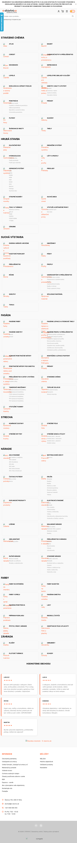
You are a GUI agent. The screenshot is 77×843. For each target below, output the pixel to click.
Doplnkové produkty (17, 500)
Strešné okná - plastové (53, 441)
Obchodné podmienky (9, 758)
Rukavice (49, 457)
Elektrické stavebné (55, 500)
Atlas (11, 44)
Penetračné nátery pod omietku (22, 366)
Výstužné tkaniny (16, 407)
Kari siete (49, 212)
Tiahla (11, 305)
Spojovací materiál (55, 294)
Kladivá (49, 481)
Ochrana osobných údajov (10, 773)
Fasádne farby (14, 321)
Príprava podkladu (16, 615)
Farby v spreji (14, 594)
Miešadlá (49, 505)
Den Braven (13, 65)
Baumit (50, 44)
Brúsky (49, 503)
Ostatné (49, 565)
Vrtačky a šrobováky (53, 511)
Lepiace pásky (51, 526)
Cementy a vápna (52, 90)
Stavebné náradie (54, 556)
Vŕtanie (49, 494)
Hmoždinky (51, 243)
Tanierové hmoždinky (17, 387)
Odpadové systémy (16, 168)
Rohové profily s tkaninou (54, 341)
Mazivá (11, 186)
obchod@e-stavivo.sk (12, 804)
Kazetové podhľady (17, 254)
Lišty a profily (52, 156)
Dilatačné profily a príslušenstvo (56, 334)
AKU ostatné (12, 459)
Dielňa (49, 477)
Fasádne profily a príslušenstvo (60, 332)
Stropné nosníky (15, 197)
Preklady (50, 168)
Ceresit (12, 54)
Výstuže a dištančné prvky (57, 207)
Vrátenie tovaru (7, 770)
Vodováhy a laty (51, 572)
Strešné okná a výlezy (56, 434)
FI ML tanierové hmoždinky (16, 394)
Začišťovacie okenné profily (55, 347)
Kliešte (49, 483)
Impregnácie (52, 65)
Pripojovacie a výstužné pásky (55, 279)
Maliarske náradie (52, 531)
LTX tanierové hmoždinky (16, 396)
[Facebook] (36, 825)
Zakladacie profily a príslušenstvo (56, 350)
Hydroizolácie (15, 156)
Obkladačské (14, 539)
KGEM (11, 175)
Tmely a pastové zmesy (53, 288)
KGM (10, 177)
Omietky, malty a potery (56, 86)
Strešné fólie (52, 423)
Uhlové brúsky (51, 509)
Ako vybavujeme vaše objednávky (13, 785)
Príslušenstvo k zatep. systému (21, 377)
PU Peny (12, 118)
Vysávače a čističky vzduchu (55, 518)
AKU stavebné (14, 455)
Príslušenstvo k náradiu (56, 539)
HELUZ (11, 212)
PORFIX (11, 216)
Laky (49, 605)
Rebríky (49, 533)
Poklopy (11, 188)
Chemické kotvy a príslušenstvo (60, 54)
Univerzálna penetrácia (15, 112)
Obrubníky (51, 643)
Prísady (50, 101)
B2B (3, 779)
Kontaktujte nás (7, 788)
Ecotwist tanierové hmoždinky (17, 389)
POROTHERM (13, 218)
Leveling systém (13, 541)
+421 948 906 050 (11, 808)
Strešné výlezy (51, 443)
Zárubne (12, 226)
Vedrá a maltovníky (52, 569)
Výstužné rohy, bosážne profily (55, 345)
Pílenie (49, 543)
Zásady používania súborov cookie (13, 776)
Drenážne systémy (54, 145)
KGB (10, 171)
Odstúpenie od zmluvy (9, 761)
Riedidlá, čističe (53, 615)
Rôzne (11, 275)
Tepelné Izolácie (53, 387)
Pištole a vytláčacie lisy (53, 567)
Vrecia (11, 481)
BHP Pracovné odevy (55, 455)
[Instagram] (41, 825)
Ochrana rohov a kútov (53, 277)
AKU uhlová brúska (14, 468)
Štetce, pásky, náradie (18, 626)
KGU (10, 184)
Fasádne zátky (13, 381)
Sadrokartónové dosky (53, 284)
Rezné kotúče (51, 546)
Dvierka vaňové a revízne (19, 243)
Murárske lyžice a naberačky (55, 563)
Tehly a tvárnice (15, 207)
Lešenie (12, 524)
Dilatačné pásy (15, 145)
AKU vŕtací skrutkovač (15, 470)
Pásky (49, 254)
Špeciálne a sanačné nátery (17, 110)
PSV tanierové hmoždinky (16, 401)
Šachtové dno (13, 191)
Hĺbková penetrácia (14, 107)
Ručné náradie (14, 556)
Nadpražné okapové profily (54, 336)
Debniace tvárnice (14, 209)
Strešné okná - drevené (53, 436)
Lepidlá (12, 75)
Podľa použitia (13, 158)
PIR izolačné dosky (52, 389)
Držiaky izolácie (13, 379)
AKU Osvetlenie (13, 462)
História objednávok (46, 761)
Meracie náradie (13, 558)
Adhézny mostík (13, 103)
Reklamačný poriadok (9, 767)
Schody (50, 653)
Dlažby (12, 643)
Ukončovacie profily (52, 343)
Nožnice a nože (51, 485)
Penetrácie (13, 101)
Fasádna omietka (54, 594)
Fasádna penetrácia (17, 605)
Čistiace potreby (16, 477)
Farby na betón (53, 584)
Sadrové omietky (52, 93)
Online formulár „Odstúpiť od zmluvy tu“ (15, 764)
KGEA (10, 173)
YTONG (11, 220)
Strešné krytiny (15, 434)
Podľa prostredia (13, 160)
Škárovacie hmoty (16, 128)
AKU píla (11, 464)
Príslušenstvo (15, 264)
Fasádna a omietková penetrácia (18, 105)
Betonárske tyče (51, 209)
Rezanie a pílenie (52, 490)
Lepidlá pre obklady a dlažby (58, 75)
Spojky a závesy (51, 286)
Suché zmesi (52, 197)
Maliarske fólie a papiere (54, 529)
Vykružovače (51, 550)
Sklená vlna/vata (52, 394)
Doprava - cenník (7, 782)
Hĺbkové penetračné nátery (20, 356)
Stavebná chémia (52, 95)
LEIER (10, 214)
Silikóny (50, 118)
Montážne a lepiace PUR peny (58, 356)
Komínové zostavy (16, 423)
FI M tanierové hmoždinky (16, 392)
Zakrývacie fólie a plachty (58, 626)
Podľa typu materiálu (15, 162)
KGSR (10, 182)
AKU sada (12, 466)
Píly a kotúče (50, 507)
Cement (49, 88)
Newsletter (43, 767)
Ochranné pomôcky (52, 488)
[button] (38, 16)
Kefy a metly (12, 479)
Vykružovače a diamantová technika (57, 516)
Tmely (49, 128)
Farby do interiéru (16, 584)
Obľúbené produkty (46, 764)
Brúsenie (49, 479)
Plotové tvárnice (16, 653)
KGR (10, 179)
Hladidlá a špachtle (52, 558)
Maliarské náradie (54, 524)
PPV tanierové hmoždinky (16, 398)
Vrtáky (49, 514)
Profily (50, 264)
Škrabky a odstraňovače (16, 563)
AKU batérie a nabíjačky (16, 457)
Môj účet (43, 758)
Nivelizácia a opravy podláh (20, 86)
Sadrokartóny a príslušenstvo (59, 275)
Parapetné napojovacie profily (55, 339)
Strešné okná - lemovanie (54, 438)
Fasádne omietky (15, 332)
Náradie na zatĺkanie (15, 561)
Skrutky (12, 294)
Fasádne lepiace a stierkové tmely (60, 321)
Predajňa (5, 791)
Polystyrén (50, 392)
